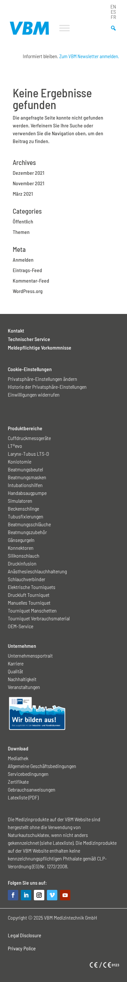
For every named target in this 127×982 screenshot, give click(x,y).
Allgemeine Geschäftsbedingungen (42, 766)
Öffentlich (23, 221)
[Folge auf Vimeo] (52, 895)
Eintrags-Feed (27, 270)
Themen (21, 232)
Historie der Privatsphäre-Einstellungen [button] (47, 387)
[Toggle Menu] (64, 28)
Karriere (15, 663)
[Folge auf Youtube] (65, 895)
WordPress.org (28, 291)
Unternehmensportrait (30, 655)
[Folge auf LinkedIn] (26, 895)
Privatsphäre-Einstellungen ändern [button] (42, 379)
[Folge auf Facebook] (13, 895)
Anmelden (23, 259)
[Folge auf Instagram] (39, 895)
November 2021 (28, 183)
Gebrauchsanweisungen (31, 789)
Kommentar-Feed (31, 280)
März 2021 (23, 193)
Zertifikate (18, 781)
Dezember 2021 (28, 173)
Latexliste (62, 843)
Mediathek (18, 758)
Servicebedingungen (28, 774)
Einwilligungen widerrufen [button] (34, 394)
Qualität (15, 671)
